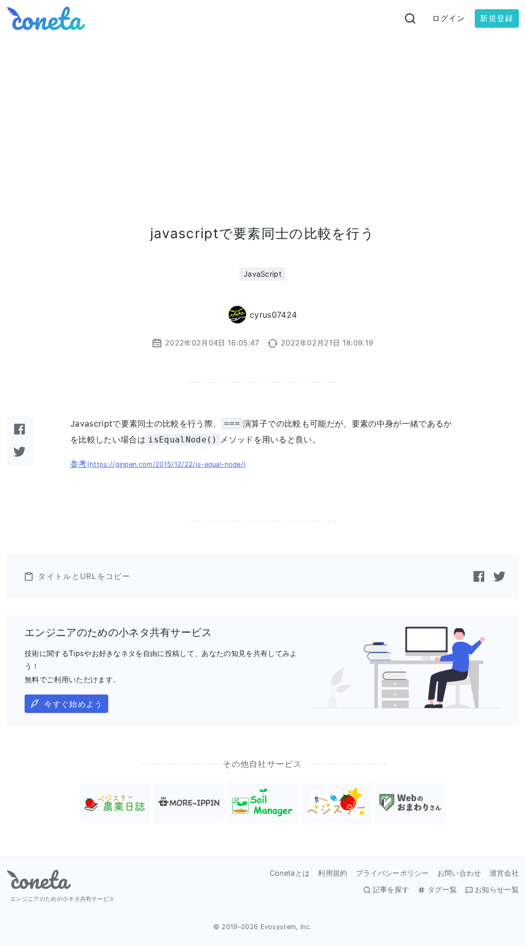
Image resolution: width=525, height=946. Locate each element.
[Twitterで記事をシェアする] (19, 452)
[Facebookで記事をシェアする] (19, 429)
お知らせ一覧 (497, 889)
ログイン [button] (449, 18)
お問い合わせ (459, 873)
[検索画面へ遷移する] (410, 18)
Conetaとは (290, 873)
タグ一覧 (442, 889)
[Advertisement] (262, 114)
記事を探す (391, 889)
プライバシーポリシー (392, 873)
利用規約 (332, 873)
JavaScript (262, 273)
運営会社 (504, 873)
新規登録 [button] (496, 18)
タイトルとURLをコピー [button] (84, 576)
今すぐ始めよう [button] (73, 704)
